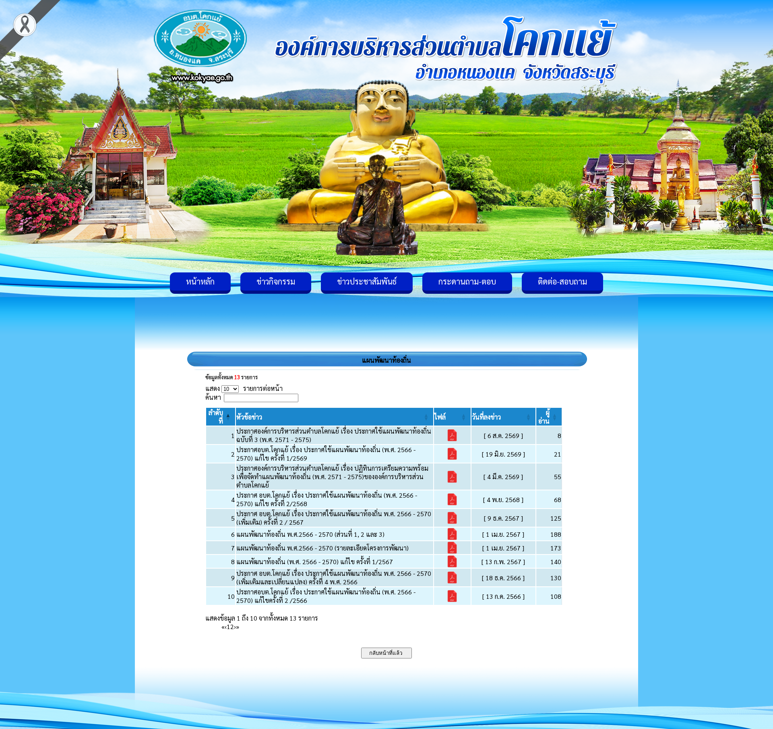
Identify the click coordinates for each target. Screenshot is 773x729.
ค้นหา (213, 397)
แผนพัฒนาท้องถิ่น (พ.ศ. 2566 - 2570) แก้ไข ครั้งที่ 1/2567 (314, 561)
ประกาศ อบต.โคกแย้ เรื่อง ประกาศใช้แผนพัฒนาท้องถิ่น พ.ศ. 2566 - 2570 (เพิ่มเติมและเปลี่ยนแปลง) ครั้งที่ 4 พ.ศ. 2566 (333, 577)
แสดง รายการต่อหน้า (244, 388)
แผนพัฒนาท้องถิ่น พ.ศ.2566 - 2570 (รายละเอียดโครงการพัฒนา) (322, 548)
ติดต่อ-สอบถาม (562, 281)
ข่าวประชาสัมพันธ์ (367, 281)
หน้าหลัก (200, 281)
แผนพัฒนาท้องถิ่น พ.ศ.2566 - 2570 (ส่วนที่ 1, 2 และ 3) (310, 534)
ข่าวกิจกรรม (275, 281)
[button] (249, 417)
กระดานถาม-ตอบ (467, 281)
